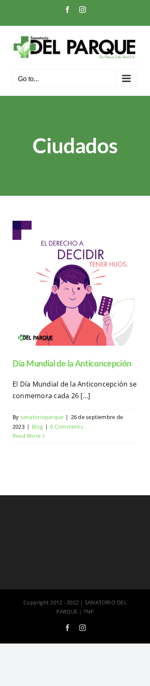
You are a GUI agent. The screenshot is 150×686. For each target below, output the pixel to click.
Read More (26, 435)
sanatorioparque (42, 417)
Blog (37, 426)
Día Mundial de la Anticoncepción (71, 363)
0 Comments (66, 426)
